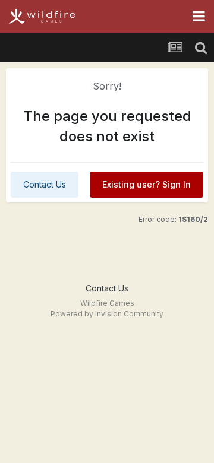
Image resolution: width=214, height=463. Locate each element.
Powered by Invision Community (107, 313)
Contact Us (44, 184)
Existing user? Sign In (146, 184)
